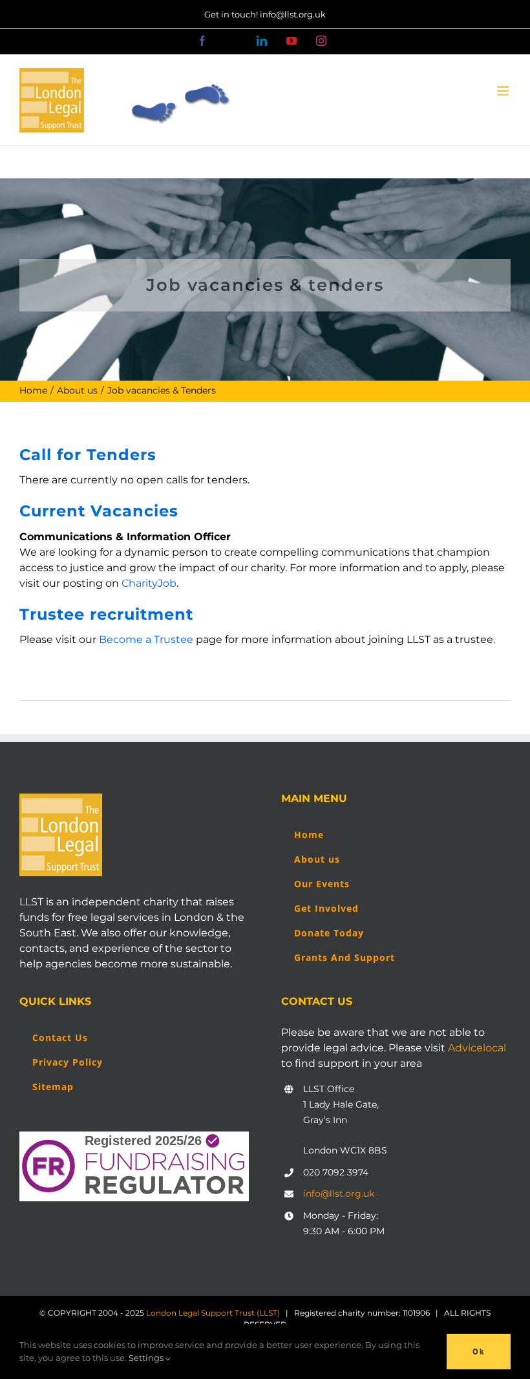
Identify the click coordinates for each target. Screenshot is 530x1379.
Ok (478, 1351)
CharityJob (149, 583)
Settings (147, 1358)
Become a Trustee (146, 639)
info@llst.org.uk (338, 1193)
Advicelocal (477, 1048)
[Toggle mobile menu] (504, 91)
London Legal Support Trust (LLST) (213, 1313)
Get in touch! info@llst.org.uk (265, 14)
